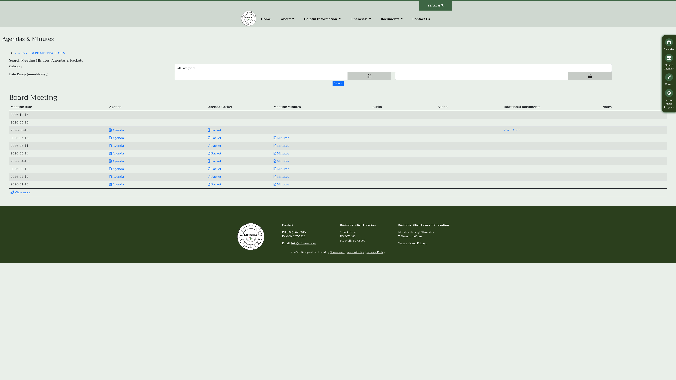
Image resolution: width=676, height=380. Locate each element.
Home (266, 19)
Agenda (118, 130)
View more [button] (22, 192)
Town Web (337, 252)
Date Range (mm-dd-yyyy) (28, 74)
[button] (369, 76)
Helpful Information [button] (321, 19)
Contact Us (421, 19)
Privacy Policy (376, 252)
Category (15, 66)
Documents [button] (390, 19)
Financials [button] (359, 19)
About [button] (286, 19)
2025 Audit (512, 130)
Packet (215, 130)
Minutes (282, 138)
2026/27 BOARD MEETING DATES (40, 53)
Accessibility (355, 252)
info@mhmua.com (303, 243)
